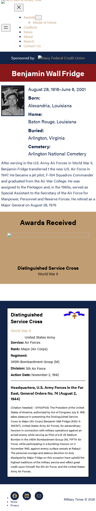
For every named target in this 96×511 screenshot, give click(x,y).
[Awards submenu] (38, 17)
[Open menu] (5, 28)
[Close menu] (19, 7)
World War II (48, 273)
